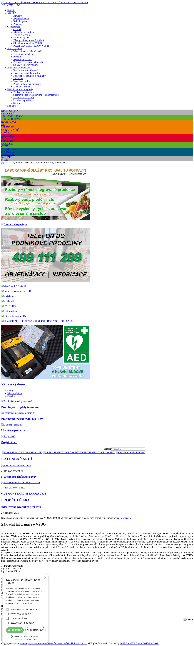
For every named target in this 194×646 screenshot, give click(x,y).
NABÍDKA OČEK (7, 145)
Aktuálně (11, 13)
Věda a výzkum (14, 48)
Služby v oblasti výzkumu (25, 65)
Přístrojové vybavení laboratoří (28, 62)
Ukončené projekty (13, 430)
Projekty (17, 56)
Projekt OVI (9, 442)
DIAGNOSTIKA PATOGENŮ (9, 112)
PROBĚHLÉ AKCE (17, 500)
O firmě (17, 29)
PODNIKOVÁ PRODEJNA (8, 150)
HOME (11, 10)
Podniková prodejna (23, 100)
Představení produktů (23, 92)
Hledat (107, 448)
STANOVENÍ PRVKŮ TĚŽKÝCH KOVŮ (12, 117)
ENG (11, 5)
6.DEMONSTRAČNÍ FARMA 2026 (23, 493)
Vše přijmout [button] (15, 630)
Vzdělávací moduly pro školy (27, 73)
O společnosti (13, 26)
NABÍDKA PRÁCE (7, 158)
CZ (4, 5)
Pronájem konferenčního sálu (27, 84)
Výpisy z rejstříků (21, 35)
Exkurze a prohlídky (23, 86)
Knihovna (18, 78)
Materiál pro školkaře (23, 97)
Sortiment (18, 103)
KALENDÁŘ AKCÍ (16, 459)
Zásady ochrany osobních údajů (28, 40)
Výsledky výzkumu (22, 59)
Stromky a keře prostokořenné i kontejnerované (36, 95)
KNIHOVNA (8, 154)
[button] (25, 636)
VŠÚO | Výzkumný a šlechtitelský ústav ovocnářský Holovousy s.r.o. (53, 643)
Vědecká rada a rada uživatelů (27, 51)
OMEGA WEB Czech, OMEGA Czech (139, 643)
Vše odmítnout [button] (35, 630)
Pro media (18, 24)
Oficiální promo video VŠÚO (27, 43)
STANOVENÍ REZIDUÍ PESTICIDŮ (8, 138)
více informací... (123, 518)
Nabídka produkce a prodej (20, 89)
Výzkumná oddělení (23, 54)
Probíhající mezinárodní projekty (22, 418)
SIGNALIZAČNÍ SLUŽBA (10, 131)
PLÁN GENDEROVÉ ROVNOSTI (31, 45)
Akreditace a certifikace (24, 32)
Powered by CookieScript (26, 640)
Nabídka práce (20, 21)
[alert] (25, 608)
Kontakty (11, 105)
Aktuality (17, 16)
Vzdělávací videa (21, 81)
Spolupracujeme (21, 37)
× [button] (45, 578)
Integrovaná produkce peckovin (21, 506)
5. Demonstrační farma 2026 (19, 476)
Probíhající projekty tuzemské (19, 407)
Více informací (27, 603)
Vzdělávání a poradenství (19, 67)
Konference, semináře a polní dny (29, 75)
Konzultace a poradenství (25, 70)
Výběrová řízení (21, 18)
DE (18, 5)
